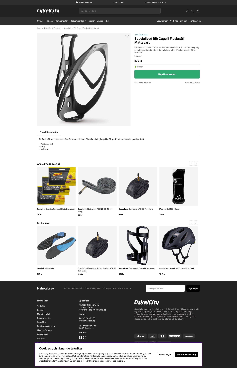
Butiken (183, 21)
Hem (39, 28)
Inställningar (165, 354)
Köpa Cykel (42, 334)
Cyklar (40, 21)
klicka (102, 309)
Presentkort (42, 342)
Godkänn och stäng (186, 354)
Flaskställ (57, 28)
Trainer (91, 21)
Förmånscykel (194, 21)
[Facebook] (80, 338)
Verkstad (174, 21)
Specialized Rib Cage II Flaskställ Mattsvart (81, 28)
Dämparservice (44, 318)
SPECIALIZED (141, 34)
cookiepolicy (118, 361)
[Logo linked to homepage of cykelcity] (48, 10)
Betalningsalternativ (46, 326)
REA (107, 21)
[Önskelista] (192, 11)
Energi (100, 21)
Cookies (41, 338)
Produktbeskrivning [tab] (49, 132)
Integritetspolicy (96, 361)
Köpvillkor (41, 322)
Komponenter (62, 21)
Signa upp (193, 288)
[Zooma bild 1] (83, 79)
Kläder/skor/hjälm (78, 21)
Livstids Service (44, 330)
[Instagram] (85, 338)
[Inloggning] (187, 11)
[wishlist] (127, 36)
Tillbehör (49, 21)
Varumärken (162, 21)
